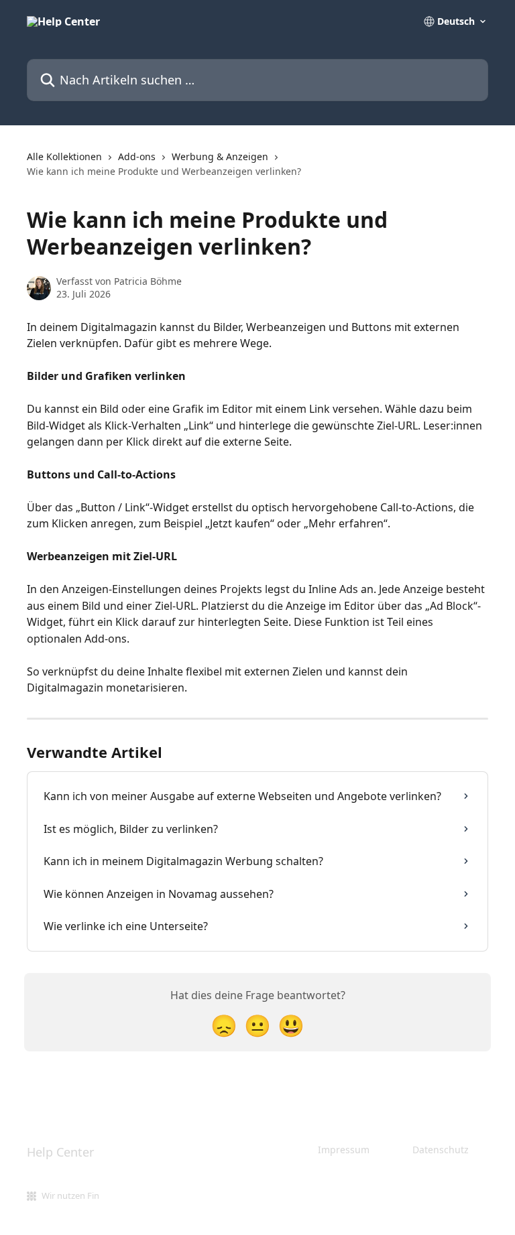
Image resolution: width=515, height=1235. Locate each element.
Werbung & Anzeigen (220, 156)
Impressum (343, 1149)
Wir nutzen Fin (70, 1195)
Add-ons (137, 156)
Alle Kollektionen (64, 156)
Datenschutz (440, 1149)
